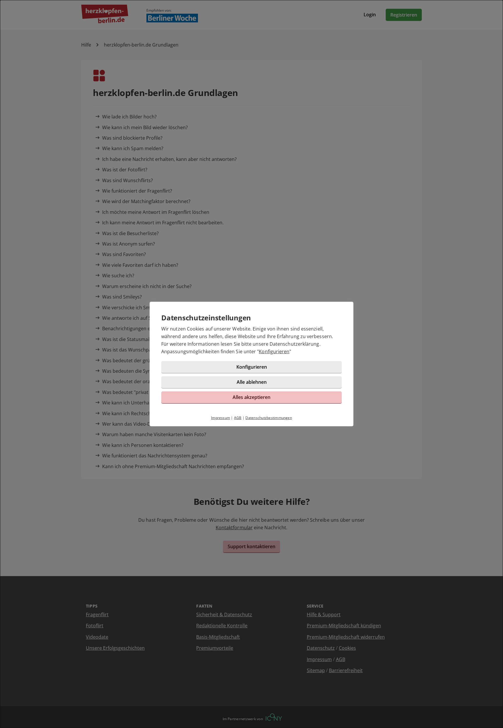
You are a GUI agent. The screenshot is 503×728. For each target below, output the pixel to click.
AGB (238, 417)
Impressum (220, 417)
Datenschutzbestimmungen (268, 417)
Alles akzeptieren (251, 397)
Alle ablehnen (252, 382)
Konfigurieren (274, 351)
